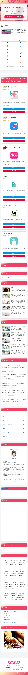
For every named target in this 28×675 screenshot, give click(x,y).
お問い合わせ (7, 667)
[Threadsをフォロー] (20, 49)
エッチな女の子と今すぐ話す (14, 16)
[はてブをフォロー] (7, 52)
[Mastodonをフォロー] (7, 46)
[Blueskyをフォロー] (20, 46)
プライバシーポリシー (20, 665)
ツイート (3, 550)
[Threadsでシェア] (11, 463)
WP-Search (6, 613)
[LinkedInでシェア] (17, 466)
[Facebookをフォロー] (7, 49)
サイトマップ (7, 665)
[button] (25, 278)
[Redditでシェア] (17, 463)
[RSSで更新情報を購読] (20, 62)
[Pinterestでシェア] (11, 466)
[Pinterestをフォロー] (7, 62)
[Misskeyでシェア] (23, 459)
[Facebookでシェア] (5, 463)
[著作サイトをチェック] (7, 43)
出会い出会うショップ (9, 621)
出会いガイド (7, 617)
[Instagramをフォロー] (20, 52)
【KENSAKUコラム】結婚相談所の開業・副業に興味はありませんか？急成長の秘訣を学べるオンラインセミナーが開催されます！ (14, 376)
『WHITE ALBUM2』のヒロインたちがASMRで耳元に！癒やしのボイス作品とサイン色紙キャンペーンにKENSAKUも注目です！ (14, 392)
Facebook (5, 488)
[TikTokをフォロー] (20, 56)
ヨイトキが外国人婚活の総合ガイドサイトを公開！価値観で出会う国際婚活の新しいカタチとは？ (13, 367)
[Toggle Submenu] (23, 417)
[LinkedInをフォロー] (7, 59)
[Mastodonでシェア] (11, 459)
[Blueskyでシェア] (17, 459)
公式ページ (14, 111)
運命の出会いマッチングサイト (11, 622)
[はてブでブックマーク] (23, 463)
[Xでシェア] (5, 459)
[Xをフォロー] (20, 43)
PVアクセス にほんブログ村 (10, 611)
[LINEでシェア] (5, 466)
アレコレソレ (7, 615)
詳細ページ (14, 108)
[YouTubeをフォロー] (7, 56)
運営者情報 (20, 667)
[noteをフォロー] (20, 59)
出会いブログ (7, 619)
